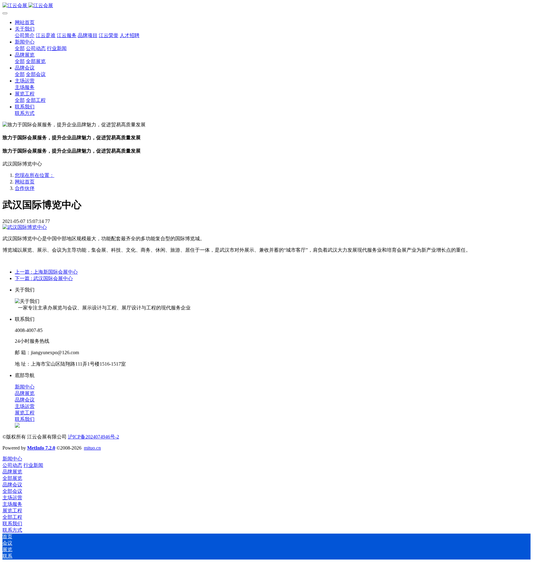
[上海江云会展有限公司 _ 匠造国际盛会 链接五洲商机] (266, 5)
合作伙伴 (25, 188)
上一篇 (46, 272)
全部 (20, 48)
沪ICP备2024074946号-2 (93, 436)
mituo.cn (92, 448)
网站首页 (25, 22)
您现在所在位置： (34, 175)
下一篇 (44, 278)
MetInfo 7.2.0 (41, 448)
